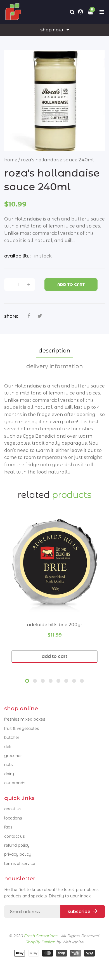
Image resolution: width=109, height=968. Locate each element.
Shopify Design (40, 941)
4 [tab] (51, 681)
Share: (11, 316)
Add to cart (71, 284)
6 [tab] (66, 681)
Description (54, 350)
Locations (13, 818)
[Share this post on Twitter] (39, 316)
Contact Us (14, 836)
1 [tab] (27, 681)
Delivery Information (54, 366)
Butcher (11, 737)
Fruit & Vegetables (21, 728)
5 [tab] (58, 681)
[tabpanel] (54, 589)
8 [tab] (82, 681)
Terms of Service (19, 863)
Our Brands (14, 782)
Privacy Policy (17, 854)
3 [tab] (43, 681)
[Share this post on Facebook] (28, 316)
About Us (12, 808)
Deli (7, 746)
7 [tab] (74, 681)
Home (10, 160)
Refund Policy (17, 845)
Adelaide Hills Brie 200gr (54, 624)
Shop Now (51, 30)
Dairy (9, 773)
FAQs (8, 827)
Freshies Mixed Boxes (24, 719)
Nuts (8, 764)
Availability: (17, 256)
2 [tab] (35, 681)
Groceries (13, 755)
